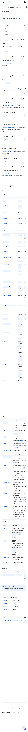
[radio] (9, 2)
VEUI (3, 2)
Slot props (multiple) (20, 518)
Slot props (17, 427)
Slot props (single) (19, 516)
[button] (10, 39)
